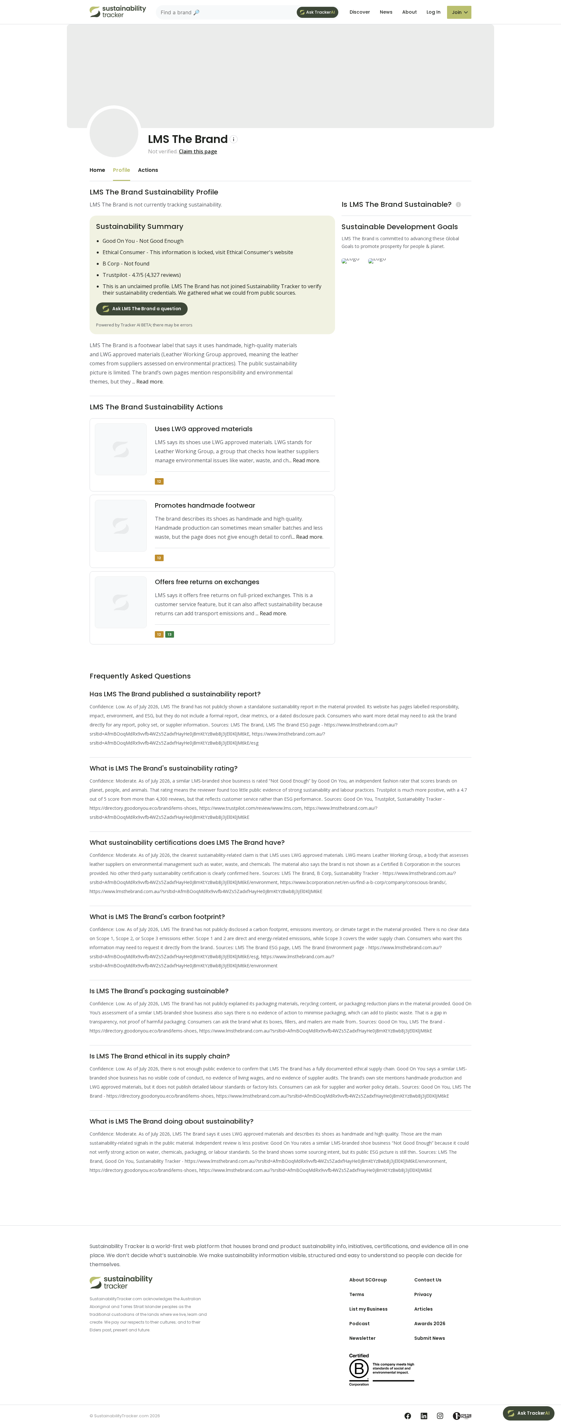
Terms (356, 1294)
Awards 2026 (429, 1323)
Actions (148, 170)
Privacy (423, 1294)
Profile (121, 170)
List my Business (368, 1309)
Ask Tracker (320, 12)
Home (97, 170)
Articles (423, 1309)
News (386, 12)
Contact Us (428, 1280)
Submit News (429, 1338)
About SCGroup (368, 1280)
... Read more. (148, 381)
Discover (360, 12)
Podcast (359, 1323)
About (409, 12)
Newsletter (362, 1338)
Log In (434, 12)
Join (457, 12)
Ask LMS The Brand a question (146, 309)
